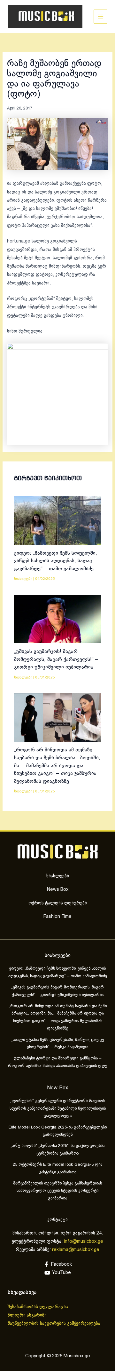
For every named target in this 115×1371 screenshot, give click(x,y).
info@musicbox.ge (83, 1241)
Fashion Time (57, 916)
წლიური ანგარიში (28, 1315)
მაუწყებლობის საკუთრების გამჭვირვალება (54, 1323)
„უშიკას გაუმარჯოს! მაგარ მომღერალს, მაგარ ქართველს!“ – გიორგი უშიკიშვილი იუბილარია (56, 659)
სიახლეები (23, 578)
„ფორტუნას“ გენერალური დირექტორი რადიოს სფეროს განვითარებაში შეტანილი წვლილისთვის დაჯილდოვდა (58, 1108)
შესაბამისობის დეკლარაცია (38, 1307)
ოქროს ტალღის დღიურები (57, 903)
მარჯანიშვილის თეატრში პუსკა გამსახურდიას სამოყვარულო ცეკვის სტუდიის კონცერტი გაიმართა (57, 1191)
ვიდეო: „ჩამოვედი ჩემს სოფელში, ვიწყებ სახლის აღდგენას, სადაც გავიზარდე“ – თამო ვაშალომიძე (55, 561)
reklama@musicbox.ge (75, 1250)
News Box (57, 889)
